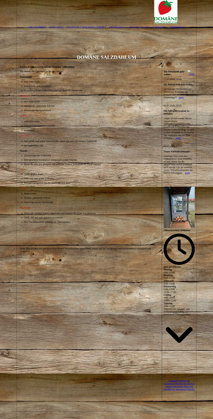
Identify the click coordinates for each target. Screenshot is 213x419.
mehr (181, 97)
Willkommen (37, 27)
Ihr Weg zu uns (139, 27)
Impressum (177, 27)
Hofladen (56, 27)
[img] (97, 11)
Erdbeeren (116, 27)
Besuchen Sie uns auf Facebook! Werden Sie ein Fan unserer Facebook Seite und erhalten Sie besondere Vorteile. (179, 385)
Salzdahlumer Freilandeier (86, 27)
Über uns (159, 27)
